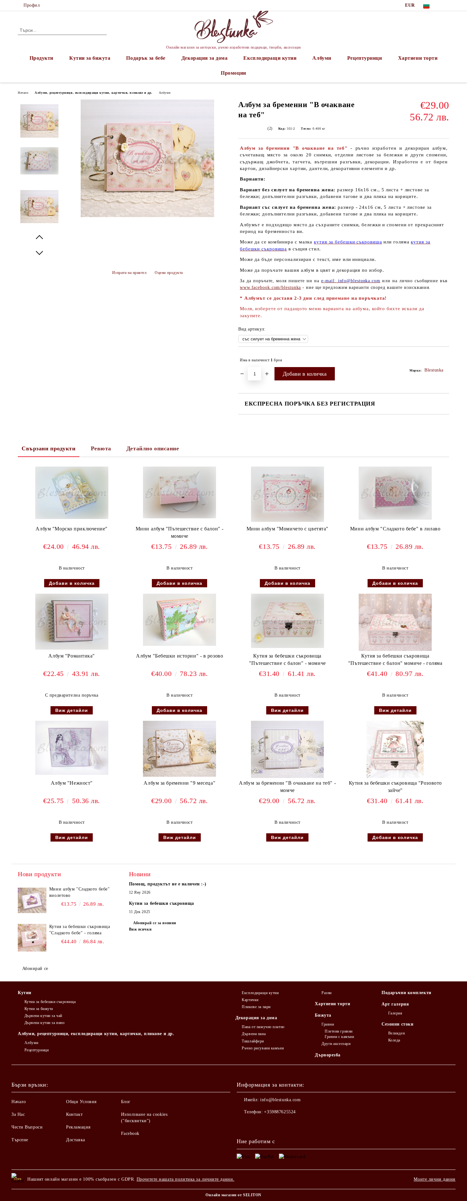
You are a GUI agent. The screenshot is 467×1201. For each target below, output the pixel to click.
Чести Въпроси (27, 1127)
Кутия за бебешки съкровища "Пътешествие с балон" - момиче (287, 659)
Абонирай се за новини (154, 923)
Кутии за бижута (89, 58)
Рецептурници (364, 58)
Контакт (74, 1114)
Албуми (321, 58)
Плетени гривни (338, 1031)
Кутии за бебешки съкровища (50, 1002)
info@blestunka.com (280, 1099)
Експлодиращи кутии (269, 58)
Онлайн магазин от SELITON (233, 1195)
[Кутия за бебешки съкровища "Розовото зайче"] (395, 749)
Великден (396, 1033)
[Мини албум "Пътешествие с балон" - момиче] (179, 492)
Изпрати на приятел (129, 272)
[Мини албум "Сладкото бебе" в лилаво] (395, 493)
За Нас (18, 1114)
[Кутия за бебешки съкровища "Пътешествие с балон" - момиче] (287, 621)
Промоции (233, 73)
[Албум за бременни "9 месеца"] (179, 749)
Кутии (24, 992)
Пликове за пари (256, 1007)
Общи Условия (81, 1101)
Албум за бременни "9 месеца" (179, 783)
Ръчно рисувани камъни (263, 1048)
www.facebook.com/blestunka (270, 287)
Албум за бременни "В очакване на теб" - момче (287, 786)
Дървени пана (254, 1034)
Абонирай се (35, 968)
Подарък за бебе (145, 58)
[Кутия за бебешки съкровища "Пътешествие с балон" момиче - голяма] (395, 622)
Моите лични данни (435, 1179)
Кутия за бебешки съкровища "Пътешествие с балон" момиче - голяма (395, 659)
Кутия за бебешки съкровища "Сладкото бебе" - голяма (79, 929)
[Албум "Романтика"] (71, 622)
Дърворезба (328, 1055)
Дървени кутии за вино (44, 1022)
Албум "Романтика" (71, 656)
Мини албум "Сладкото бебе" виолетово (79, 892)
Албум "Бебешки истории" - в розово (179, 656)
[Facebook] (445, 5)
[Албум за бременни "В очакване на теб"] (147, 215)
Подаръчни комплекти (406, 992)
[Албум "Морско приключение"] (71, 493)
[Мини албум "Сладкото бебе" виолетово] (32, 900)
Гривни (327, 1024)
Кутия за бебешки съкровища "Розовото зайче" (395, 786)
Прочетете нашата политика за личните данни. (185, 1179)
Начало (23, 92)
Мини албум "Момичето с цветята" (287, 528)
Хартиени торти (418, 58)
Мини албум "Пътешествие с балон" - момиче (180, 532)
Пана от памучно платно (263, 1027)
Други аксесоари (335, 1043)
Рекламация (78, 1127)
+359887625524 (279, 1111)
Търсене (19, 1139)
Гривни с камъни (339, 1036)
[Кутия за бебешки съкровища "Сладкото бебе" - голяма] (32, 938)
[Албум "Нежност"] (71, 748)
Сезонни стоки (397, 1024)
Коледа (394, 1040)
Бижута (323, 1015)
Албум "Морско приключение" (72, 528)
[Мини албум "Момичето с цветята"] (287, 494)
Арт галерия (395, 1004)
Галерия (395, 1013)
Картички (250, 1000)
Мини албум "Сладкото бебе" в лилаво (395, 528)
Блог (126, 1101)
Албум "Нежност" (72, 783)
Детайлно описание (152, 448)
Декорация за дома (204, 58)
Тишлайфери (253, 1041)
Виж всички (140, 929)
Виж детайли (71, 710)
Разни (326, 993)
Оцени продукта (169, 272)
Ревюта (101, 448)
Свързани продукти (49, 448)
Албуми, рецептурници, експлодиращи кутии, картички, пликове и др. (93, 92)
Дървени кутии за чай (43, 1015)
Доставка (75, 1139)
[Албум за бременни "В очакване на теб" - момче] (287, 749)
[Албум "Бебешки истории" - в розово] (179, 620)
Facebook (130, 1133)
